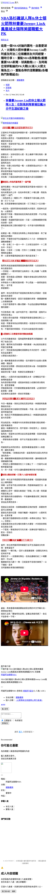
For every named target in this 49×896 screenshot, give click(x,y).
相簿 (8, 85)
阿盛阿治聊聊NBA (9, 675)
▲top (3, 704)
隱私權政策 (42, 861)
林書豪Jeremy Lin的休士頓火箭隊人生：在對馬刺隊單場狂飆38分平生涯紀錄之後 (26, 104)
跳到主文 (5, 40)
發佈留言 (5, 723)
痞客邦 (26, 691)
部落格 (8, 88)
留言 (31, 691)
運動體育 (20, 80)
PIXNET (11, 861)
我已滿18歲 (6, 891)
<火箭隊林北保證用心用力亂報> (29, 700)
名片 (8, 91)
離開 (13, 891)
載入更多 (5, 709)
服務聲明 (25, 863)
